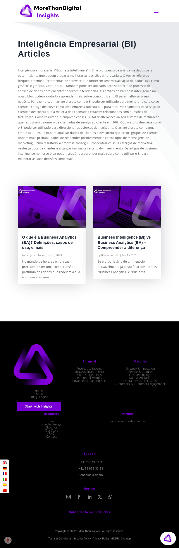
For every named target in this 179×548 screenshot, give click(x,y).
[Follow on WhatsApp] (110, 497)
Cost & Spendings (89, 375)
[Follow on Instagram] (68, 497)
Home (39, 390)
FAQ (51, 433)
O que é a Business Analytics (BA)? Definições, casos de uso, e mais (49, 242)
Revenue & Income (89, 368)
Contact (51, 436)
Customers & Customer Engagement (140, 384)
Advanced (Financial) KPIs (89, 381)
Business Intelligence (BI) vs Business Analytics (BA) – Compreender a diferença (124, 242)
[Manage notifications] (7, 540)
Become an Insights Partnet (127, 421)
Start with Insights (39, 406)
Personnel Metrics (89, 378)
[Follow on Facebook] (79, 497)
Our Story (51, 430)
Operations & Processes (140, 381)
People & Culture (140, 371)
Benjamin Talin (35, 255)
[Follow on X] (100, 497)
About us (51, 427)
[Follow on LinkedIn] (89, 497)
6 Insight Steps (39, 397)
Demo (39, 394)
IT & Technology (140, 375)
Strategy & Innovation (140, 368)
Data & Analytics (140, 378)
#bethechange (51, 424)
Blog (51, 421)
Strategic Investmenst (89, 371)
